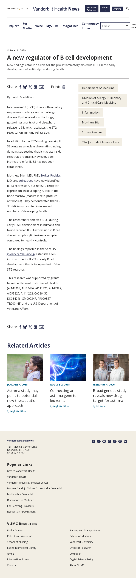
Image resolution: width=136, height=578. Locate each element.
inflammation (91, 112)
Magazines (70, 26)
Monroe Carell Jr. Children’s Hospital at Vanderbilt (35, 488)
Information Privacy (18, 559)
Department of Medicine (98, 88)
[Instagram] (109, 441)
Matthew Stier (91, 122)
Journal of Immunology (21, 254)
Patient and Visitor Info (20, 536)
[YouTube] (104, 441)
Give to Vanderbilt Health (21, 471)
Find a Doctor (15, 530)
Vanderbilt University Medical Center (27, 482)
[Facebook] (99, 441)
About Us (105, 9)
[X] (115, 441)
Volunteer (75, 553)
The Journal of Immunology (100, 142)
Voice (39, 26)
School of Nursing (17, 542)
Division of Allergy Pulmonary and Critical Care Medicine (101, 100)
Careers (11, 565)
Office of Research (80, 547)
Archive (117, 8)
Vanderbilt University (81, 542)
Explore (14, 26)
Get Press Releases (92, 9)
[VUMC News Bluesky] (125, 441)
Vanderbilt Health (17, 476)
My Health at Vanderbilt (20, 494)
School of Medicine (81, 536)
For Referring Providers (20, 506)
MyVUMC (52, 26)
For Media (27, 26)
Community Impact (90, 26)
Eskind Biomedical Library (21, 547)
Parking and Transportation (85, 530)
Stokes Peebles (51, 175)
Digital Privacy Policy (81, 559)
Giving (10, 553)
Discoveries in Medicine (20, 500)
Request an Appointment (21, 511)
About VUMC (77, 565)
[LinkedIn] (120, 441)
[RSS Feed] (93, 441)
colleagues (26, 181)
